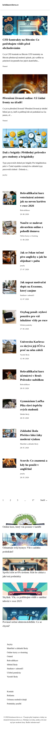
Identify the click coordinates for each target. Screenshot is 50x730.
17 (33, 500)
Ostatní (5, 66)
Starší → (43, 500)
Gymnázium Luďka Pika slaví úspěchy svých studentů (32, 405)
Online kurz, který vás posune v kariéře (22, 526)
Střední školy (24, 414)
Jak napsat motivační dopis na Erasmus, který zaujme (33, 286)
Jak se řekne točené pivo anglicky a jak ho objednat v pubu (33, 256)
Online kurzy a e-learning (29, 236)
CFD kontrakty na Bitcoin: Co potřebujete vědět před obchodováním (21, 44)
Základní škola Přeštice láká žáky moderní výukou (31, 435)
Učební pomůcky (26, 325)
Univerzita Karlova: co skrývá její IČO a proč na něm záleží (32, 346)
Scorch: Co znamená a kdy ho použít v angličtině (33, 464)
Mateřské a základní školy (29, 444)
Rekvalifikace (25, 210)
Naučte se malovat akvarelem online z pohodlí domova (31, 227)
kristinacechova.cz (10, 5)
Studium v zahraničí (27, 295)
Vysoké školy (24, 355)
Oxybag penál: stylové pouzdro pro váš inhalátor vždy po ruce (33, 316)
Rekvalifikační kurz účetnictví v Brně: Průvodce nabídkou (32, 375)
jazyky (5, 175)
